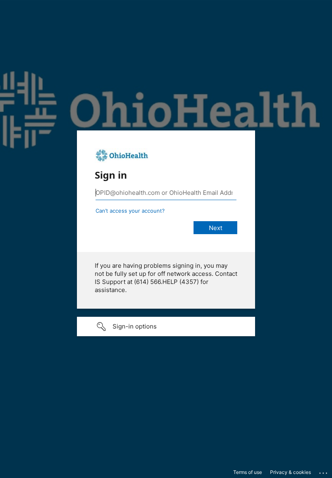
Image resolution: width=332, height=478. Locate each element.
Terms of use (247, 472)
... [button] (324, 471)
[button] (166, 326)
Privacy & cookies (290, 472)
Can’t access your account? (130, 210)
